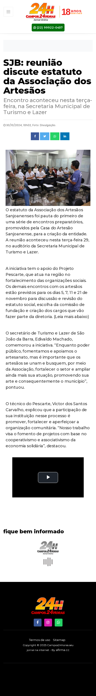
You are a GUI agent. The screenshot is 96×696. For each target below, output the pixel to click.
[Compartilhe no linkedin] (64, 136)
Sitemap (59, 640)
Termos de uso (39, 640)
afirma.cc (62, 650)
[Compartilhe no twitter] (44, 136)
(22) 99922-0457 (49, 27)
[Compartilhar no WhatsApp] (54, 136)
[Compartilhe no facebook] (35, 136)
